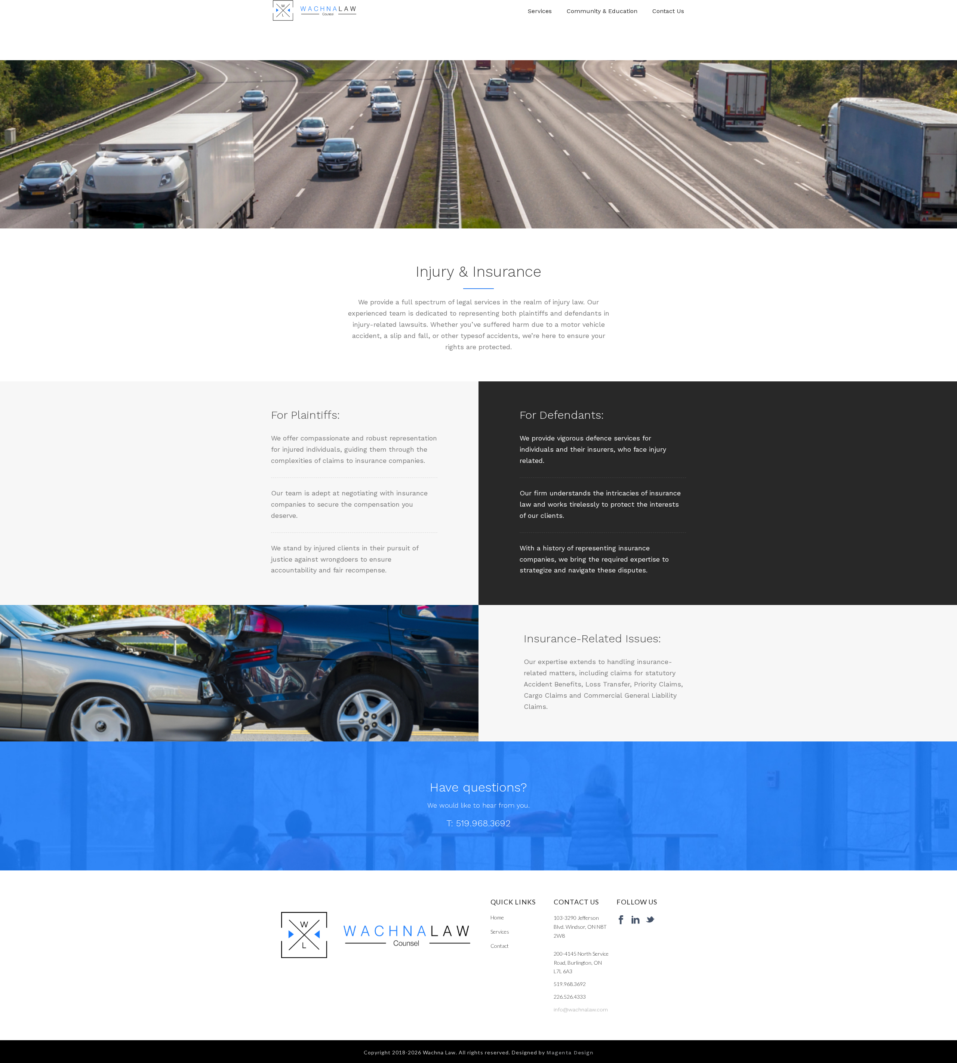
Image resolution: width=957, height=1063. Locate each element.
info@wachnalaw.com (581, 1010)
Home (497, 917)
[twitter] (650, 920)
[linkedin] (635, 920)
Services (540, 11)
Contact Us (668, 11)
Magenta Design (570, 1053)
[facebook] (620, 920)
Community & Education (602, 11)
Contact (499, 946)
